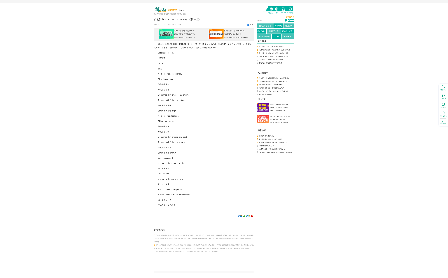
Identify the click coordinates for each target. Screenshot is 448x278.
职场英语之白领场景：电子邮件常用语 (236, 37)
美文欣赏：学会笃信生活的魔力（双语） (271, 60)
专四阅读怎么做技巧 (265, 94)
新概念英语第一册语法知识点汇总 (184, 37)
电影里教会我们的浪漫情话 (279, 122)
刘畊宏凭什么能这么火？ (266, 146)
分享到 (251, 25)
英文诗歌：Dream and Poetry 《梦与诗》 (272, 46)
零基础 (276, 36)
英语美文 (179, 14)
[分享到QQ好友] (249, 216)
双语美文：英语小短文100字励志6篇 (270, 63)
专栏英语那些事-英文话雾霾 (280, 104)
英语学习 (167, 14)
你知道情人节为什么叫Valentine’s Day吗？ (272, 85)
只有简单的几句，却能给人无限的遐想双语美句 (273, 56)
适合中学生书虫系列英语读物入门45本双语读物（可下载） (277, 78)
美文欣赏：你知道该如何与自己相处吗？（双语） (274, 53)
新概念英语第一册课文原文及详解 (184, 34)
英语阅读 (173, 14)
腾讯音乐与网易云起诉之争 (267, 136)
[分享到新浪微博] (252, 216)
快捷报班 (271, 8)
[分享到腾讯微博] (247, 216)
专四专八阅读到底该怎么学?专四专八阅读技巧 (273, 91)
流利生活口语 (273, 31)
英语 (161, 14)
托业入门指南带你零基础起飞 (280, 107)
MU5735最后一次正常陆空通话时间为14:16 (272, 149)
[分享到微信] (244, 216)
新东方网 (157, 14)
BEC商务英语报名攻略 (278, 110)
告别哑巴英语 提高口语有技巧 (280, 116)
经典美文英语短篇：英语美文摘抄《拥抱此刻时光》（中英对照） (279, 50)
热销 (277, 8)
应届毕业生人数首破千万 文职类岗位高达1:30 (273, 142)
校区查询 (283, 8)
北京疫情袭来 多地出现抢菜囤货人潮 (270, 139)
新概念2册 (278, 26)
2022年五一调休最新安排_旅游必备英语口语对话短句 (275, 152)
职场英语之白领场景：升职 (232, 34)
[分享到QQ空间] (241, 216)
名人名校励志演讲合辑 (278, 119)
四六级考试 (261, 31)
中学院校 (290, 8)
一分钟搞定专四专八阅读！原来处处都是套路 (273, 81)
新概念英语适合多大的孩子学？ (184, 31)
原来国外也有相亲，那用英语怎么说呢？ (271, 88)
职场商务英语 (287, 31)
